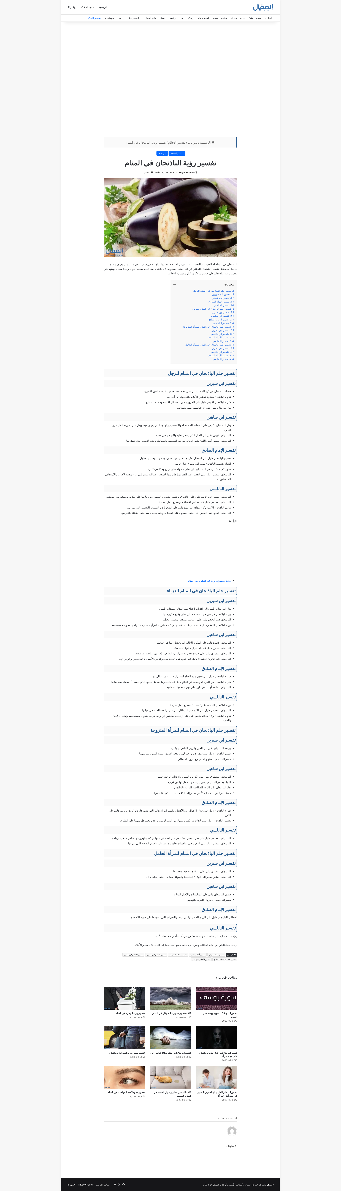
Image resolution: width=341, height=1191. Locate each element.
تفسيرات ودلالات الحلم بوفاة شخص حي (170, 1052)
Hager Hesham (187, 172)
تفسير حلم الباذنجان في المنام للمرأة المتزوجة (207, 326)
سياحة (224, 18)
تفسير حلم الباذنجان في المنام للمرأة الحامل (208, 344)
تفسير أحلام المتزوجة (178, 954)
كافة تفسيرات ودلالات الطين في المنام (209, 580)
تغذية (242, 18)
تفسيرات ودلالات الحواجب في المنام (126, 1092)
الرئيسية (103, 7)
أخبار (269, 18)
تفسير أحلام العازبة (197, 954)
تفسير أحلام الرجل (216, 954)
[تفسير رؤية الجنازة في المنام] (124, 998)
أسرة (181, 18)
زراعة (121, 18)
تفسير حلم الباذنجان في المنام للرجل (211, 290)
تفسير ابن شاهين (220, 297)
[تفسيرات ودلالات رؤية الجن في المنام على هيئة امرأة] (216, 1037)
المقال (248, 1184)
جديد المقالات (87, 7)
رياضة (172, 18)
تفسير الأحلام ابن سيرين (156, 954)
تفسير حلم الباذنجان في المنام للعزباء (211, 308)
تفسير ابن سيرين (220, 294)
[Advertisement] (170, 80)
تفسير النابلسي (221, 305)
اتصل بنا (71, 1184)
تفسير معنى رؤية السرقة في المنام (127, 1052)
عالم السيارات (149, 18)
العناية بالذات (203, 18)
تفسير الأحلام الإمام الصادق (225, 959)
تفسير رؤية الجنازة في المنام (130, 1013)
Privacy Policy (85, 1184)
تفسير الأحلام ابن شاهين (133, 954)
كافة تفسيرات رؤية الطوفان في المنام (171, 1013)
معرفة (234, 18)
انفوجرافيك (133, 18)
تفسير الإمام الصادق (218, 301)
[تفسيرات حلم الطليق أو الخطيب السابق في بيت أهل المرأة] (216, 1077)
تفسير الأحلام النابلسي (201, 959)
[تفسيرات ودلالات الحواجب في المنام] (124, 1077)
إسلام (190, 18)
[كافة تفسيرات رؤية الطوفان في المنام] (170, 998)
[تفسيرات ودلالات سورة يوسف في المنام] (216, 998)
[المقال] (263, 7)
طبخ (251, 18)
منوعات (110, 18)
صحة (215, 18)
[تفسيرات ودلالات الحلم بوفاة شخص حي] (170, 1037)
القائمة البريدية (102, 1184)
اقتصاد (163, 18)
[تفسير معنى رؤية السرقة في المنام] (124, 1037)
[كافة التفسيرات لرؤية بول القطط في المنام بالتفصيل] (170, 1077)
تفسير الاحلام (94, 18)
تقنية (258, 18)
